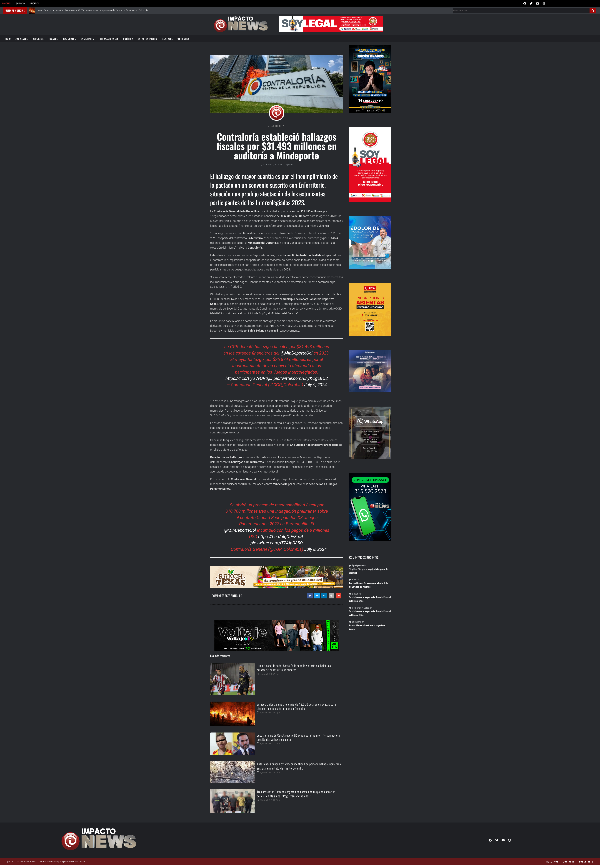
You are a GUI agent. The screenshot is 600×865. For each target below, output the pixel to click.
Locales (53, 38)
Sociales (167, 38)
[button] (310, 595)
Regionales (69, 38)
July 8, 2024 (315, 549)
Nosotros (6, 3)
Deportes (38, 38)
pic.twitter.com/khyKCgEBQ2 (301, 378)
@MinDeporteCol (296, 353)
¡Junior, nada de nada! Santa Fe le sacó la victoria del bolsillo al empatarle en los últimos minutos (294, 667)
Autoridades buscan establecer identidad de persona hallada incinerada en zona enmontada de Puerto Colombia (299, 766)
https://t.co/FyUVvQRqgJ (248, 378)
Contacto (20, 3)
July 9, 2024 (315, 384)
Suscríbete (34, 3)
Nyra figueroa (357, 565)
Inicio (7, 38)
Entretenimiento (148, 38)
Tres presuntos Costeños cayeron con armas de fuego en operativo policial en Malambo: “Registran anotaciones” (296, 793)
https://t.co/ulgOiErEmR (280, 536)
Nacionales (87, 38)
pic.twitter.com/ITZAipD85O (276, 542)
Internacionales (108, 38)
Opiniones (183, 38)
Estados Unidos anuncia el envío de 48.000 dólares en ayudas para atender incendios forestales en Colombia (296, 706)
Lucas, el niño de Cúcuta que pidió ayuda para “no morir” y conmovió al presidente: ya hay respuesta (299, 737)
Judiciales (21, 38)
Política (128, 38)
